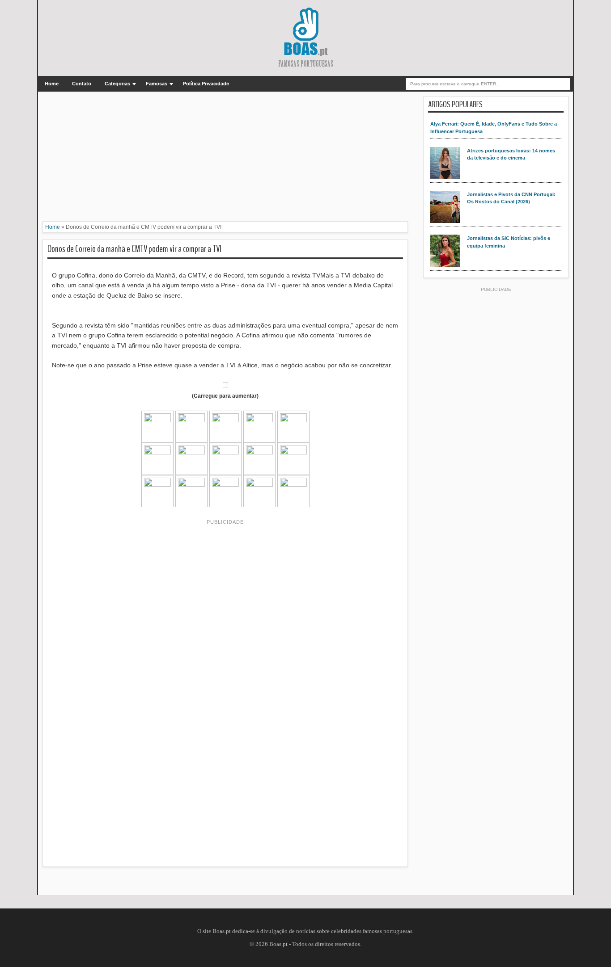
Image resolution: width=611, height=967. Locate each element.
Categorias (117, 83)
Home (52, 83)
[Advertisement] (225, 158)
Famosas (156, 83)
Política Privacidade (206, 83)
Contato (81, 83)
